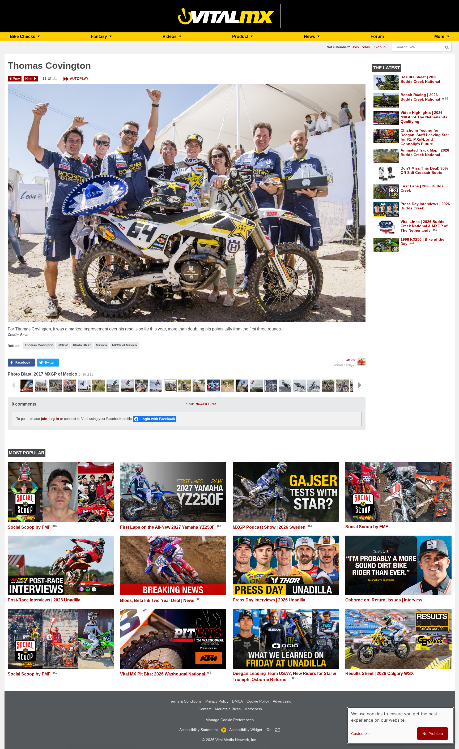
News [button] (310, 36)
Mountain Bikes (228, 709)
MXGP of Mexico (124, 345)
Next (28, 79)
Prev (16, 79)
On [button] (268, 730)
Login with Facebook (158, 419)
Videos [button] (170, 36)
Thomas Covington (39, 345)
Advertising (282, 701)
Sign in (380, 47)
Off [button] (277, 730)
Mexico (101, 345)
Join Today (361, 47)
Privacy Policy (216, 701)
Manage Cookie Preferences (230, 720)
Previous (13, 385)
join (44, 419)
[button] (187, 203)
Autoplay (79, 79)
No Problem (432, 733)
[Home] (226, 16)
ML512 (350, 359)
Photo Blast (82, 345)
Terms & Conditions (185, 701)
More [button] (439, 36)
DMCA (237, 701)
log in (54, 419)
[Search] (447, 47)
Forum (377, 36)
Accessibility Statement (198, 730)
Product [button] (240, 36)
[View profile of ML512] (362, 362)
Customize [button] (360, 733)
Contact (204, 709)
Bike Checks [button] (23, 36)
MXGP (63, 345)
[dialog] (400, 726)
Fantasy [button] (99, 36)
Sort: (190, 404)
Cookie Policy (257, 701)
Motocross (253, 709)
